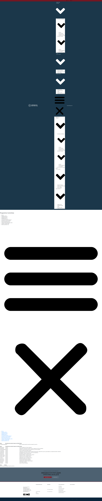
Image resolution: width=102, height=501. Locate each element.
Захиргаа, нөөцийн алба (5, 223)
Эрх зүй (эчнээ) (61, 33)
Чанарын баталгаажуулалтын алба (7, 222)
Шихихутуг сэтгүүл (59, 92)
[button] (59, 106)
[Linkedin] (28, 494)
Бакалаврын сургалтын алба (6, 220)
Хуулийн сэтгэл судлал (62, 35)
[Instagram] (25, 494)
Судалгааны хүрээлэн (60, 90)
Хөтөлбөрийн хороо (5, 218)
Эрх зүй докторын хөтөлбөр (61, 52)
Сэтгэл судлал (61, 51)
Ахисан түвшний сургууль (6, 221)
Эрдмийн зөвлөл (59, 89)
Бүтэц (3, 431)
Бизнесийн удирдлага (62, 50)
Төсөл (58, 91)
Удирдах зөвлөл (4, 432)
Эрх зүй (60, 32)
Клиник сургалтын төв (5, 224)
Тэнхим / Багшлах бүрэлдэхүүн (6, 219)
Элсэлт (57, 53)
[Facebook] (23, 494)
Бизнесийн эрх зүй (61, 34)
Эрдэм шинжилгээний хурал (61, 93)
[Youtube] (26, 494)
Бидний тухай (58, 2)
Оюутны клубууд (59, 187)
